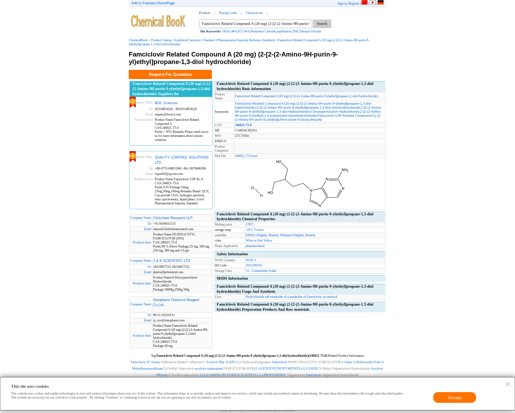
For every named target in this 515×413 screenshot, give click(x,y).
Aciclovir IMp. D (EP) (220, 362)
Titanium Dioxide (310, 31)
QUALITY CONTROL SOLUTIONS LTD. (182, 160)
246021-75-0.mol (246, 156)
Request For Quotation (170, 74)
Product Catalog (161, 40)
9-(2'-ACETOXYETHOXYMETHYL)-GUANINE (285, 368)
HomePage (166, 3)
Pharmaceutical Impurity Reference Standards (246, 40)
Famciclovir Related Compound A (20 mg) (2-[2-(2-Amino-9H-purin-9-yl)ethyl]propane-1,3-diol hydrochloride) (306, 96)
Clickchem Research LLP (173, 218)
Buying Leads (228, 13)
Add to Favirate (143, 3)
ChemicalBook (138, 40)
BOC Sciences (166, 103)
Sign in (342, 3)
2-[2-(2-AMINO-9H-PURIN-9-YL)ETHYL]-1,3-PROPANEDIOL (242, 375)
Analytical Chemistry (187, 40)
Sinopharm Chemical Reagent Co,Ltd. (176, 302)
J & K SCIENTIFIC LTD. (172, 261)
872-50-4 (244, 31)
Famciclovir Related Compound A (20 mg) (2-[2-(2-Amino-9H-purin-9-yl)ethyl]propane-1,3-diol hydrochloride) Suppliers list (172, 89)
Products (204, 13)
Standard (209, 40)
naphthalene (284, 31)
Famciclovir (313, 375)
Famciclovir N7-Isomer (145, 362)
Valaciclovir (279, 362)
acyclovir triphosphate (209, 368)
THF (295, 31)
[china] (364, 3)
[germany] (381, 3)
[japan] (373, 3)
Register (354, 3)
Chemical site (254, 13)
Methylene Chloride (263, 31)
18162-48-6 (229, 31)
